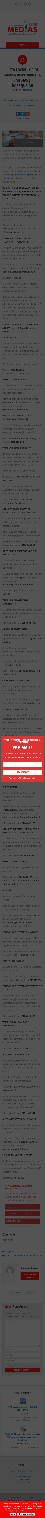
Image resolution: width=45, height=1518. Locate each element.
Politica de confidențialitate (26, 1514)
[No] (42, 1509)
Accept (13, 1514)
